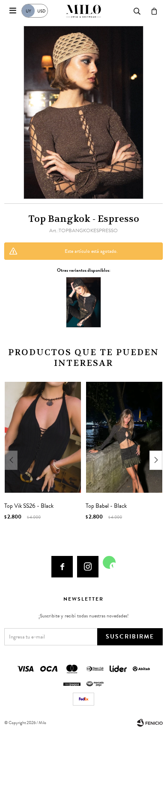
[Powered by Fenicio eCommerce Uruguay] (150, 722)
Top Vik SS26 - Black (29, 506)
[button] (155, 460)
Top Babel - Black (106, 506)
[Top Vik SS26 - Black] (42, 437)
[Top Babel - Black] (124, 437)
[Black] (83, 302)
